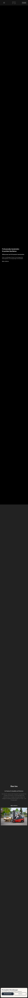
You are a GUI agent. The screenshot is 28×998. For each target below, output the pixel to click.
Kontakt (24, 2)
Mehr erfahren (5, 261)
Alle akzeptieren (7, 993)
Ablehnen (20, 993)
